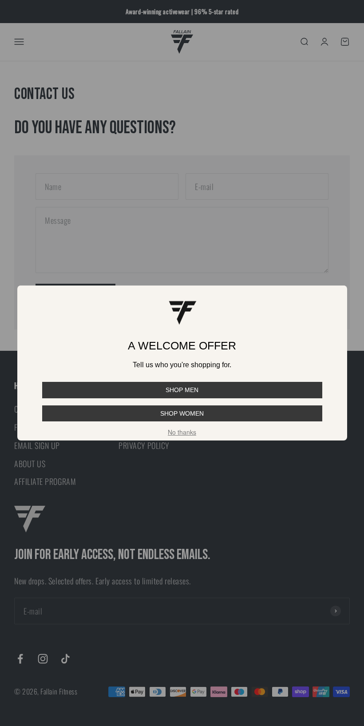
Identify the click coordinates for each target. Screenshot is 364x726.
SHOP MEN (182, 389)
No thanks (182, 432)
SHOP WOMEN (182, 413)
